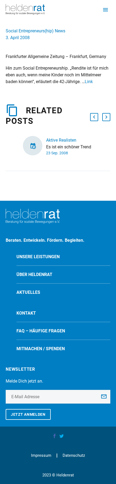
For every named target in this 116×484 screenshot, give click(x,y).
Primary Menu (105, 10)
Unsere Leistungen (38, 256)
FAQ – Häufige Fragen (40, 330)
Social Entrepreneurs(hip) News (35, 30)
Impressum (41, 456)
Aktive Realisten (61, 140)
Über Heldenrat (34, 274)
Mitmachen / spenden (40, 348)
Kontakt (26, 313)
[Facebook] (54, 436)
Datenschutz (74, 456)
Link (89, 81)
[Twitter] (61, 436)
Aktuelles (28, 292)
